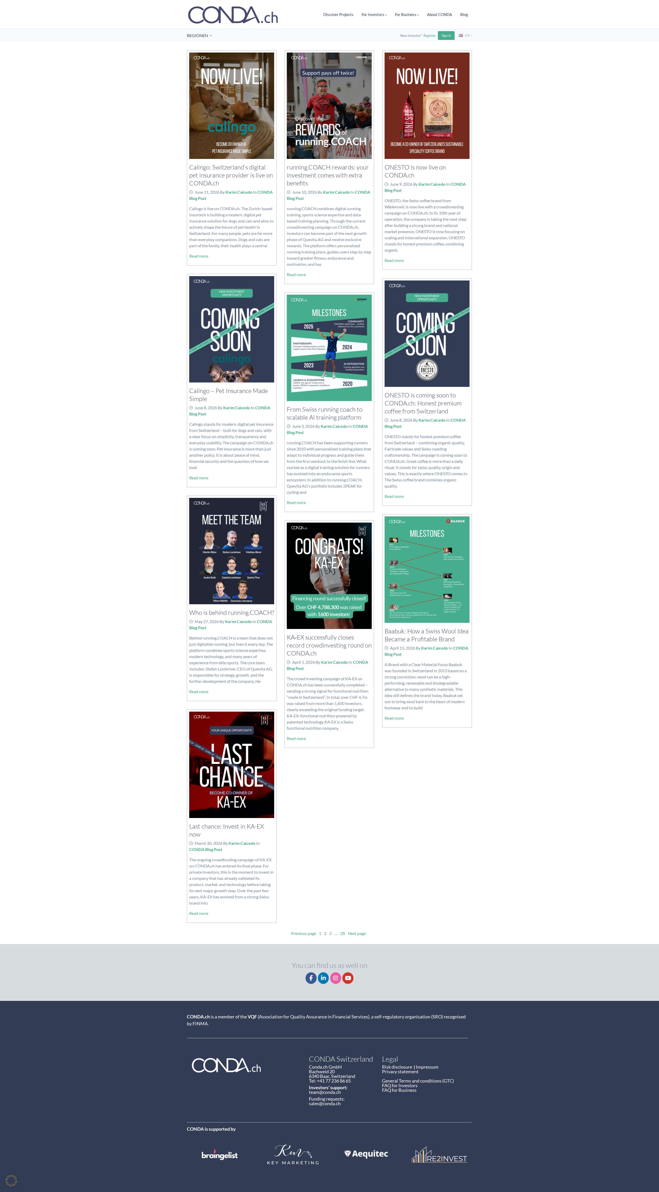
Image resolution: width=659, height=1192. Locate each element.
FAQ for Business (399, 1090)
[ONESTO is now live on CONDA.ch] (427, 106)
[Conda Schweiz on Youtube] (347, 978)
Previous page (303, 933)
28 (342, 933)
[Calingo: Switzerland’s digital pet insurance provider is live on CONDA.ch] (231, 106)
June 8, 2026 (206, 407)
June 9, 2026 (401, 184)
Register (429, 35)
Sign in (446, 35)
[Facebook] (311, 978)
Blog (464, 14)
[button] (11, 1180)
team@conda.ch (325, 1092)
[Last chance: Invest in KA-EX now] (231, 765)
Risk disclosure (398, 1067)
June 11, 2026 (207, 192)
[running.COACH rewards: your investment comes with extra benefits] (329, 106)
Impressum (427, 1067)
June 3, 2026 (303, 426)
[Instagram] (335, 978)
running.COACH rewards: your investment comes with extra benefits (328, 175)
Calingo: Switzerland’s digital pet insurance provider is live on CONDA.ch (231, 175)
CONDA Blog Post (205, 849)
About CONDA (439, 14)
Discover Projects (338, 14)
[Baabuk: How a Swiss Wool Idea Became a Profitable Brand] (427, 569)
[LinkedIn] (323, 978)
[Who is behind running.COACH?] (231, 551)
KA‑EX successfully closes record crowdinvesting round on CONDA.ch (329, 645)
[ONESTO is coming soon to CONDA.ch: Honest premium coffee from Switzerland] (427, 333)
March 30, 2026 (208, 843)
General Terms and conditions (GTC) (418, 1081)
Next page (357, 933)
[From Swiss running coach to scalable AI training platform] (329, 348)
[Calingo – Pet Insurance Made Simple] (231, 329)
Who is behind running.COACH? (231, 612)
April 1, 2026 (303, 662)
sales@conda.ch (325, 1103)
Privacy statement (400, 1071)
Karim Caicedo (239, 192)
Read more (198, 255)
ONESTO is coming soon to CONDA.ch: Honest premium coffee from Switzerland (423, 403)
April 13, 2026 (402, 647)
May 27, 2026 (207, 621)
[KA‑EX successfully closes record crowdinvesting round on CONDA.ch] (329, 576)
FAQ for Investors (400, 1085)
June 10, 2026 (304, 192)
